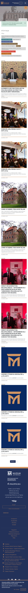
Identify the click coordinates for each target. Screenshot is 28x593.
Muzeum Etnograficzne (10, 554)
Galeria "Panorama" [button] (16, 39)
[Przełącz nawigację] (25, 3)
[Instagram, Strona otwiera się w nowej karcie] (8, 580)
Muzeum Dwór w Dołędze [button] (6, 39)
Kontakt (14, 524)
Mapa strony (14, 535)
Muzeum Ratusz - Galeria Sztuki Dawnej (14, 548)
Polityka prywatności (14, 531)
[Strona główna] (5, 3)
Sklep (14, 537)
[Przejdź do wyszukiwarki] (25, 7)
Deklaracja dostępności (14, 534)
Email (13, 504)
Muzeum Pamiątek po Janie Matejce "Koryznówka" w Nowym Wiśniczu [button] (13, 37)
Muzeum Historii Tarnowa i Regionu (13, 546)
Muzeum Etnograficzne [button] (6, 53)
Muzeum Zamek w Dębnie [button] (6, 41)
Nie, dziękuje (16, 589)
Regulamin (14, 530)
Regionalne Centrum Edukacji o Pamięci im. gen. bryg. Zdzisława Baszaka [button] (11, 49)
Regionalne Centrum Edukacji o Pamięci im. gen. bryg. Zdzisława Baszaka (14, 560)
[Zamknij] (25, 23)
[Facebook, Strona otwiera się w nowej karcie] (12, 580)
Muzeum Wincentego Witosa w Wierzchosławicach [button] (11, 55)
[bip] (14, 501)
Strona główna (23, 19)
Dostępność (14, 518)
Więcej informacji (6, 587)
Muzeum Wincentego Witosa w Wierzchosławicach (12, 551)
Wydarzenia (14, 520)
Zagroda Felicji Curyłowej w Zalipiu (13, 557)
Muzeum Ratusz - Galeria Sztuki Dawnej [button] (9, 43)
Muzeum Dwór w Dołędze (11, 566)
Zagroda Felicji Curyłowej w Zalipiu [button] (8, 51)
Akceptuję (23, 589)
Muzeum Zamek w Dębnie (11, 569)
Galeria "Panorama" (9, 571)
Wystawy (14, 522)
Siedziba (7, 544)
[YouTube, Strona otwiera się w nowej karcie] (15, 580)
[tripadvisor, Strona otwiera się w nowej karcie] (19, 579)
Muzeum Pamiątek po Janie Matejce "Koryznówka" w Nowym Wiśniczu (13, 563)
